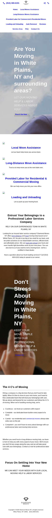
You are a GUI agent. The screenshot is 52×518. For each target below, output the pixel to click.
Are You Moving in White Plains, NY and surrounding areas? (30, 70)
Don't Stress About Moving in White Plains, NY (25, 303)
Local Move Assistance (26, 147)
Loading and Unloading (14, 24)
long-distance (17, 236)
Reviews (42, 24)
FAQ (26, 29)
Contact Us (35, 29)
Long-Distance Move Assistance (26, 163)
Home (15, 9)
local (27, 236)
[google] (48, 3)
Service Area (18, 29)
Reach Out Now (21, 114)
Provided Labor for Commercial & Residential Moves (26, 19)
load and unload (32, 243)
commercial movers (33, 419)
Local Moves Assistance (29, 9)
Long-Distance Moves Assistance (26, 14)
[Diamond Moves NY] (26, 3)
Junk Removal (31, 24)
